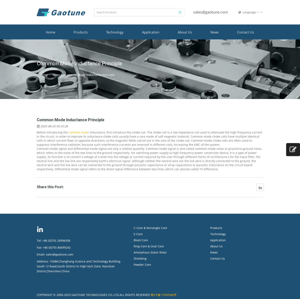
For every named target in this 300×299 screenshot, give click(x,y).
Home (50, 32)
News (214, 32)
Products (81, 32)
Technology (114, 32)
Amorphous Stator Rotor (150, 252)
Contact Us (245, 32)
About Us (185, 32)
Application (150, 32)
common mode (79, 132)
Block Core (141, 240)
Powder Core (142, 265)
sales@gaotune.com (210, 12)
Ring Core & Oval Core (149, 246)
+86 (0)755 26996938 (56, 240)
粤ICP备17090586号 (164, 295)
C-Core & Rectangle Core (150, 228)
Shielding (140, 258)
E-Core (138, 234)
